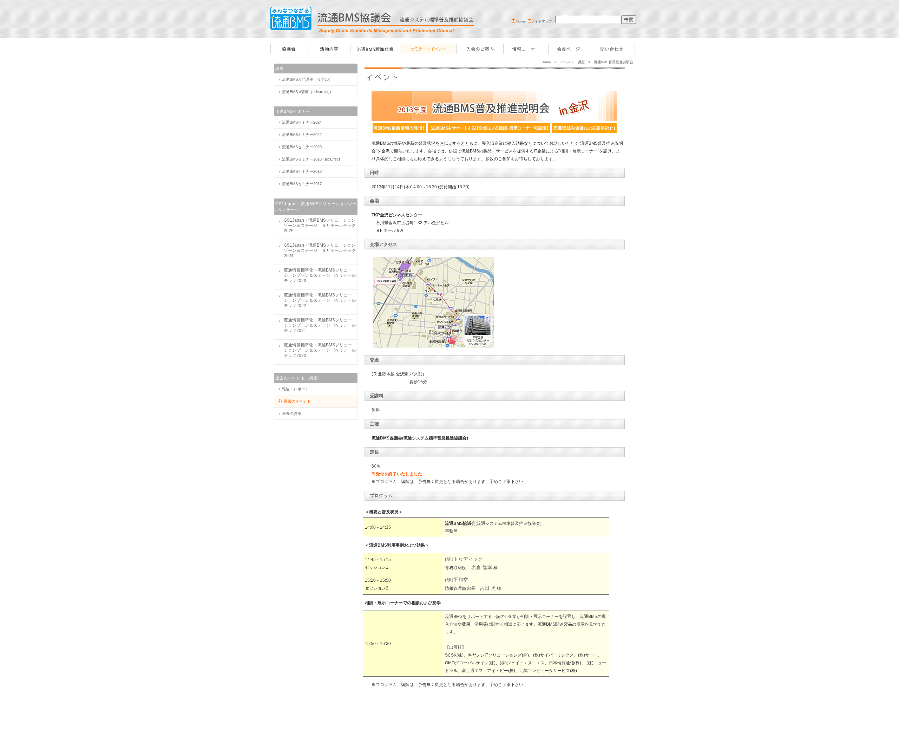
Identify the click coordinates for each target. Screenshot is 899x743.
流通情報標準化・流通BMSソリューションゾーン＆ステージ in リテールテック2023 (320, 275)
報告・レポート (295, 389)
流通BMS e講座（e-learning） (307, 92)
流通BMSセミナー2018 (302, 171)
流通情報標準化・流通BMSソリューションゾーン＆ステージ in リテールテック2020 (320, 350)
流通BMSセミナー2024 (302, 122)
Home (521, 21)
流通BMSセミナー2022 (302, 134)
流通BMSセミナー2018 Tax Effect (311, 159)
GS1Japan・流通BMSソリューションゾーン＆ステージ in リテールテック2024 (320, 250)
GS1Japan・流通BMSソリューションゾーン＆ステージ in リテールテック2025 (320, 225)
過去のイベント (297, 401)
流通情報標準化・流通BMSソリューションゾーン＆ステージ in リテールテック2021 (320, 325)
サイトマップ (541, 21)
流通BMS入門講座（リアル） (307, 79)
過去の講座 (291, 413)
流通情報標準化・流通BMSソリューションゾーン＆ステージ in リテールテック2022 (320, 300)
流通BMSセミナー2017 (302, 184)
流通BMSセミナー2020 (302, 147)
